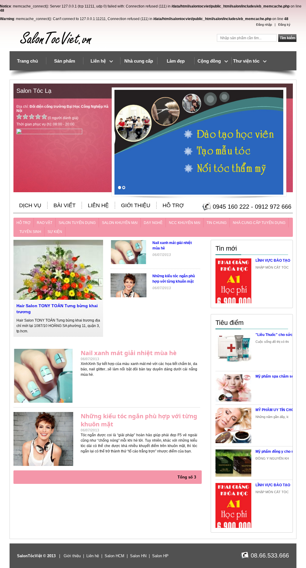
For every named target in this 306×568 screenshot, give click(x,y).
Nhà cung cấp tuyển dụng (259, 223)
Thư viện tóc (248, 60)
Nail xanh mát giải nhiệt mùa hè (129, 353)
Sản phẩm (64, 60)
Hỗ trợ (173, 205)
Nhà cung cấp (138, 60)
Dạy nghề (153, 223)
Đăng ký (284, 24)
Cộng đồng (211, 60)
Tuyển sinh (30, 232)
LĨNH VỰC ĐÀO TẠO (272, 260)
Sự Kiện (55, 232)
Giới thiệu (135, 205)
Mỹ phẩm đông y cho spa (276, 451)
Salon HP (160, 556)
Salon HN (138, 556)
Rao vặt (44, 223)
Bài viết (64, 205)
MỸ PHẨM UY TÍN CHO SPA (278, 410)
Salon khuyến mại (119, 223)
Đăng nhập (264, 24)
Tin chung (216, 223)
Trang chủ (27, 60)
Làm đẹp (176, 60)
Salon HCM (114, 556)
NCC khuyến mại (184, 223)
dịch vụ (30, 205)
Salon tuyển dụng (77, 223)
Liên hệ (100, 60)
